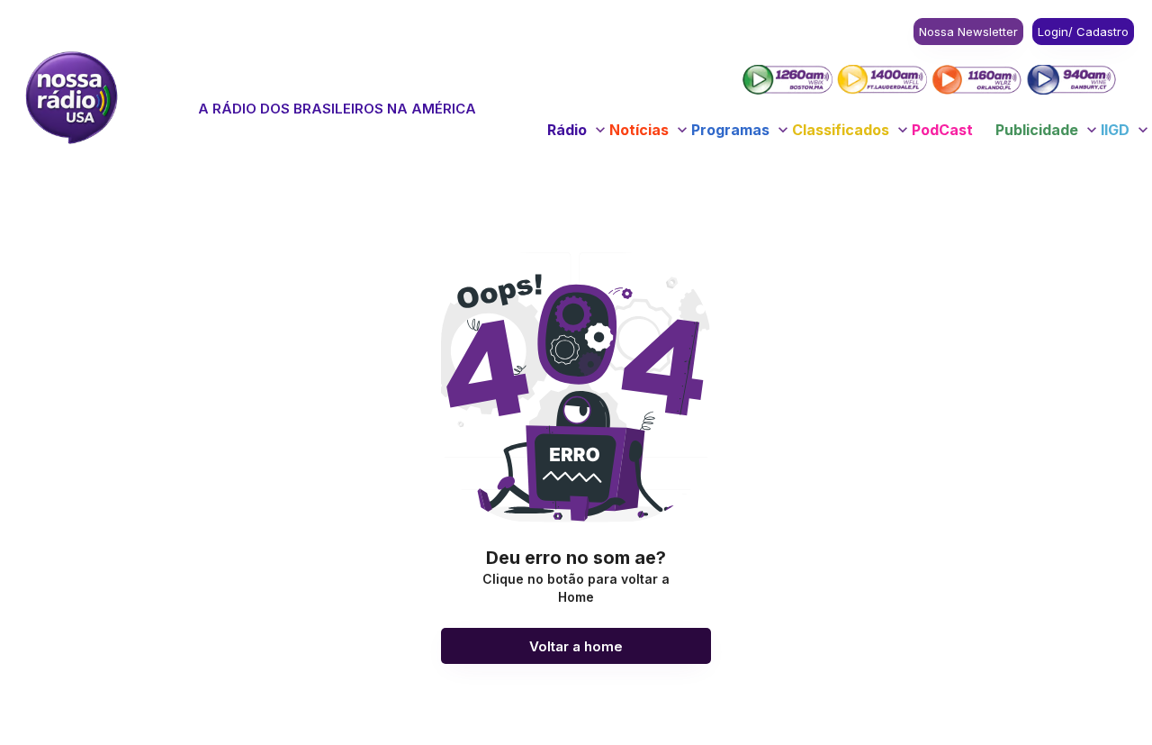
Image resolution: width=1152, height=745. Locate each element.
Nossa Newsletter (968, 31)
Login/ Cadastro (1083, 31)
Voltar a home (576, 646)
